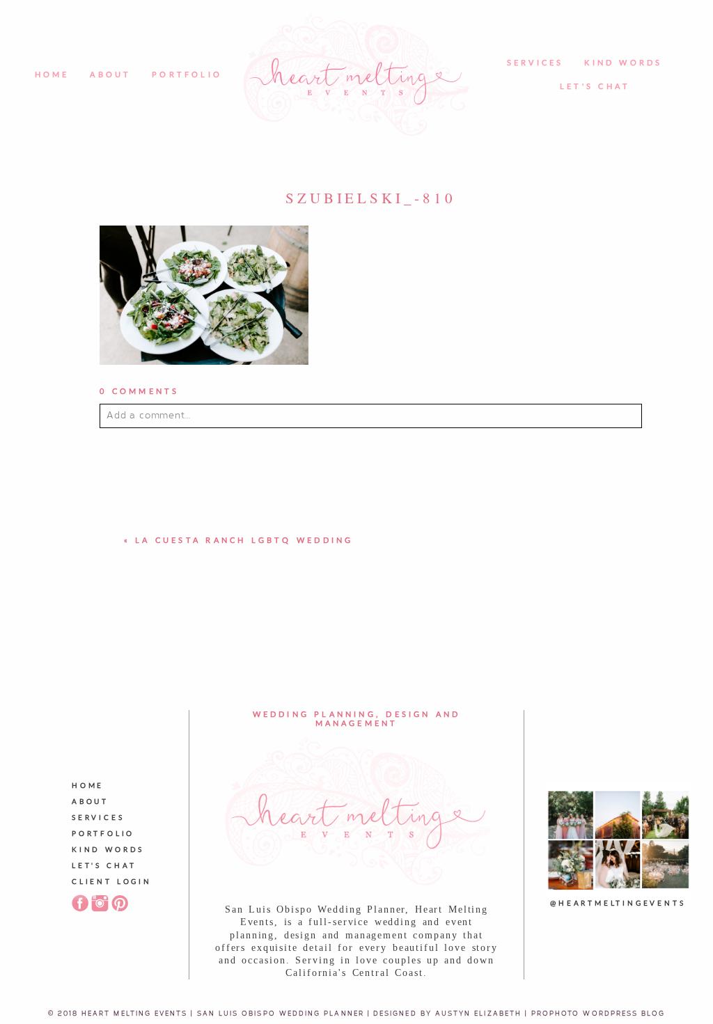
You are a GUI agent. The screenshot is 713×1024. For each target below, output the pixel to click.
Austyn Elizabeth (478, 1013)
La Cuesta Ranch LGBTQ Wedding (244, 540)
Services (535, 63)
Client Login (112, 882)
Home (52, 75)
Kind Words (623, 63)
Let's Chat (595, 86)
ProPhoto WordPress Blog (598, 1013)
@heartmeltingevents (617, 903)
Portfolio (187, 75)
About (110, 75)
